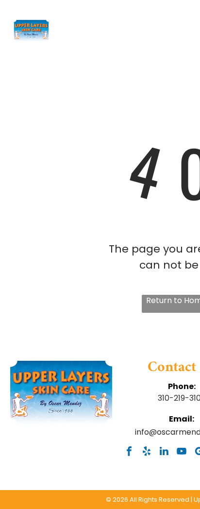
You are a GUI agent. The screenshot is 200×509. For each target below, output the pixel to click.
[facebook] (129, 452)
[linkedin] (164, 452)
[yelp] (146, 452)
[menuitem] (108, 50)
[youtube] (181, 452)
